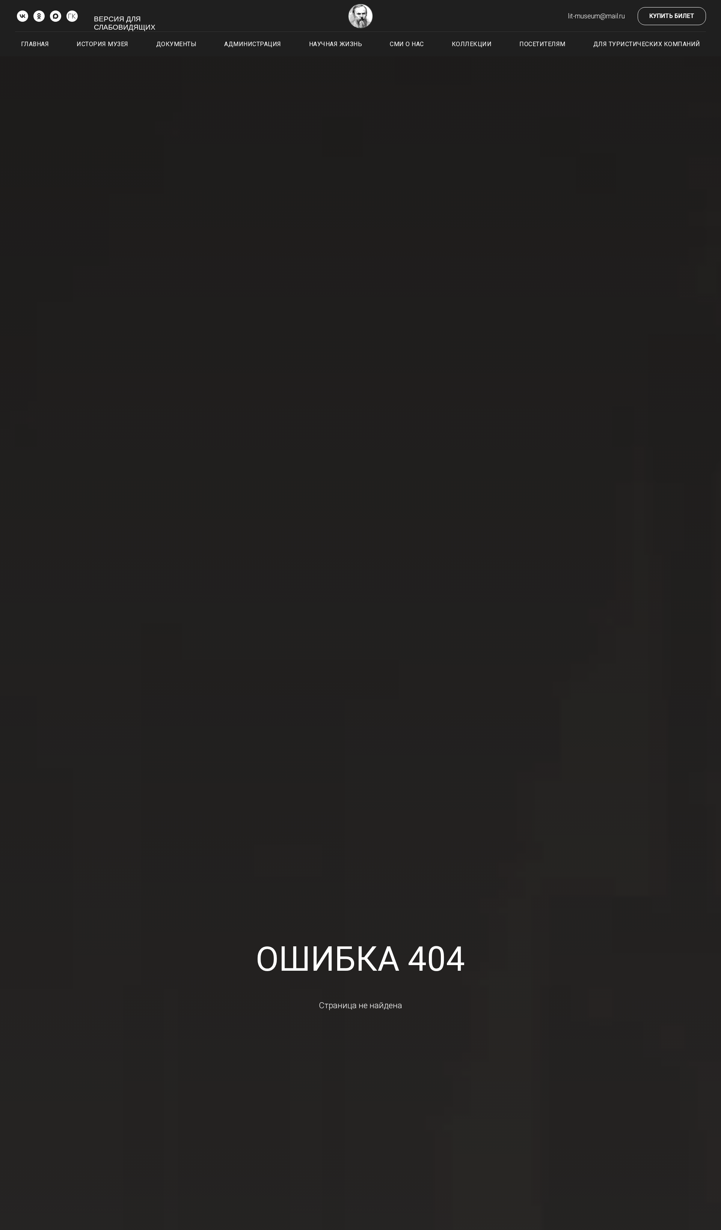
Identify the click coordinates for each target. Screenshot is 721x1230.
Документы (176, 44)
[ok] (39, 16)
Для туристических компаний (646, 44)
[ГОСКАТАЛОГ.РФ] (72, 16)
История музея (102, 44)
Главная (35, 44)
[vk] (22, 16)
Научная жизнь (335, 44)
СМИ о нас (407, 44)
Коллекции (472, 44)
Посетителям (542, 44)
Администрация (252, 44)
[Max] (55, 16)
